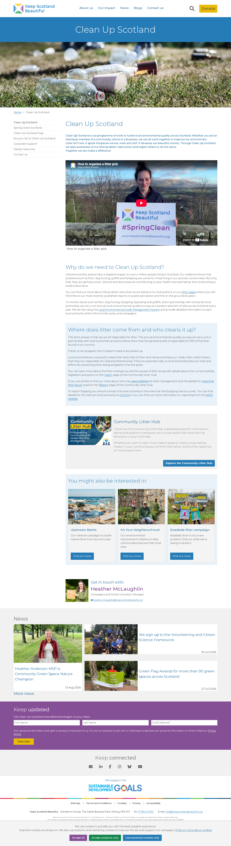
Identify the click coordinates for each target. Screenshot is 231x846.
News (124, 8)
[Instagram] (119, 767)
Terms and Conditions (99, 803)
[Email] (90, 767)
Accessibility (153, 803)
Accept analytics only (104, 837)
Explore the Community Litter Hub (189, 463)
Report (103, 385)
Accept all (78, 837)
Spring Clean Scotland (28, 127)
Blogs (138, 8)
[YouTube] (140, 767)
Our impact (106, 8)
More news (24, 693)
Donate (208, 8)
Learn (108, 374)
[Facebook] (110, 767)
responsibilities (140, 381)
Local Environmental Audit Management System (129, 309)
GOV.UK (124, 395)
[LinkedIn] (101, 767)
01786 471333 (146, 811)
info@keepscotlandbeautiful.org (184, 811)
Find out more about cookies (194, 830)
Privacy (136, 803)
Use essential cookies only (142, 837)
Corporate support (25, 143)
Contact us (155, 8)
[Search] (192, 9)
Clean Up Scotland (25, 122)
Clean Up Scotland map (29, 133)
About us (86, 8)
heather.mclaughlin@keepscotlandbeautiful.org (118, 600)
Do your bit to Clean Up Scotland (34, 138)
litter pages (188, 292)
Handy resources (24, 149)
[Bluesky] (129, 767)
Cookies (122, 803)
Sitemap (75, 803)
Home (17, 112)
